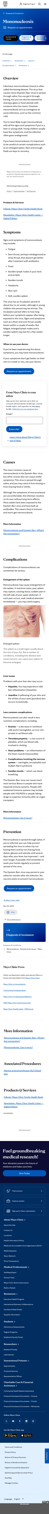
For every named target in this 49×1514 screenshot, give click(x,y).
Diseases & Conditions (15, 13)
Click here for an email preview (25, 409)
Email (9, 414)
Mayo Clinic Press (33, 978)
